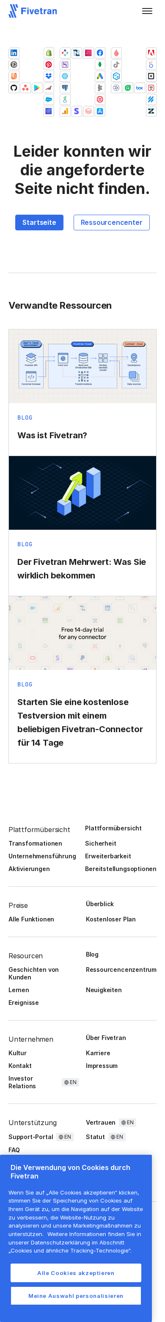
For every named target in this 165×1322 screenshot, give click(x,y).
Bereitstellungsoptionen (121, 868)
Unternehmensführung (42, 856)
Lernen (18, 989)
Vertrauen (101, 1122)
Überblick (100, 903)
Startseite (39, 222)
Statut (95, 1136)
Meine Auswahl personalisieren (76, 1295)
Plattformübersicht (113, 828)
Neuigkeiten (104, 989)
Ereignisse (23, 1002)
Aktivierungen (29, 868)
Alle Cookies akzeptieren (76, 1272)
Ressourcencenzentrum (121, 969)
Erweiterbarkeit (108, 856)
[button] (147, 11)
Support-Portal (30, 1136)
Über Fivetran (106, 1037)
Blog (92, 954)
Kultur (17, 1052)
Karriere (98, 1052)
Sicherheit (100, 843)
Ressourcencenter (112, 222)
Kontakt (20, 1065)
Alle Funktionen (31, 919)
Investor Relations (22, 1082)
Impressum (102, 1065)
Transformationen (35, 843)
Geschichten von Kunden (33, 973)
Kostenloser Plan (111, 919)
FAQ (13, 1149)
